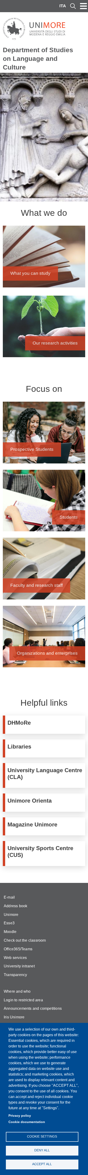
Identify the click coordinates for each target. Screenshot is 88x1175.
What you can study (44, 259)
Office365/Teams (18, 949)
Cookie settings (42, 1136)
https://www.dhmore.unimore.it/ (45, 725)
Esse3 (9, 923)
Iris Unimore (14, 1017)
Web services (15, 958)
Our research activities (44, 329)
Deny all (42, 1150)
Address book (15, 906)
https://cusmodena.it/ (45, 853)
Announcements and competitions (33, 1008)
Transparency (15, 975)
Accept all (42, 1164)
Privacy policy (19, 1115)
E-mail (9, 897)
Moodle (10, 932)
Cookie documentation (26, 1122)
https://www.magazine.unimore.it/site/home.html (45, 826)
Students (44, 503)
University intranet (19, 966)
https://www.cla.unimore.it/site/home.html (45, 775)
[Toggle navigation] (83, 6)
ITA (62, 6)
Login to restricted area (23, 1000)
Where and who (17, 991)
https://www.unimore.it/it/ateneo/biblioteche (45, 748)
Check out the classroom (25, 940)
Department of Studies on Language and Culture (38, 58)
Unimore (11, 915)
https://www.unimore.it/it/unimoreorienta (45, 802)
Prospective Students (44, 435)
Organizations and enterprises (44, 639)
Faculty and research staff (44, 571)
